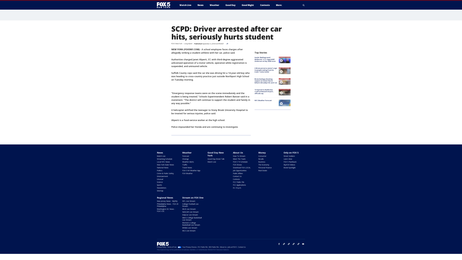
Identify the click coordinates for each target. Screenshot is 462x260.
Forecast (185, 156)
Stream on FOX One (192, 197)
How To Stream (239, 156)
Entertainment (162, 176)
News (160, 152)
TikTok (289, 244)
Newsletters (161, 188)
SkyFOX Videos (289, 165)
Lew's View (288, 159)
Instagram (284, 244)
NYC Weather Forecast (263, 100)
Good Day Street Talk (216, 159)
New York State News (165, 165)
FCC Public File (238, 182)
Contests (236, 179)
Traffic (184, 165)
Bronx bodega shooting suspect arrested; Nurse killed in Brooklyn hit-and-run (266, 81)
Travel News (187, 167)
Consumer (262, 156)
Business (261, 162)
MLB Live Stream (189, 209)
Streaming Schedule (164, 159)
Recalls (261, 159)
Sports (159, 185)
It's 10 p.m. (237, 188)
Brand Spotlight (290, 167)
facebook (279, 244)
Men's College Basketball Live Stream (192, 219)
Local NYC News (163, 162)
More (279, 5)
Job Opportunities (240, 170)
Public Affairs (238, 173)
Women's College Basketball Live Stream (191, 224)
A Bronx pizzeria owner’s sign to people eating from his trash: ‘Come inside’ (266, 70)
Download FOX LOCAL (242, 167)
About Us (238, 152)
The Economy (263, 165)
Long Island (188, 44)
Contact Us (237, 176)
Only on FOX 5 (291, 152)
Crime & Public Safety (165, 173)
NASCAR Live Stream (190, 212)
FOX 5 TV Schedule (240, 162)
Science (160, 182)
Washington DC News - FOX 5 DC (166, 210)
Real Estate (262, 170)
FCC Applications (239, 185)
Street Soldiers (289, 156)
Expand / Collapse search (303, 5)
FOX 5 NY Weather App (191, 170)
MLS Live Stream (189, 231)
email (303, 244)
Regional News (165, 197)
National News (162, 167)
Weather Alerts (188, 162)
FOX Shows (237, 165)
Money (262, 152)
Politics (159, 170)
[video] (285, 60)
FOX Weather (187, 173)
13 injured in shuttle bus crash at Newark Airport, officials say (264, 91)
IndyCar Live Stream (190, 215)
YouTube (293, 244)
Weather (187, 152)
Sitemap (160, 191)
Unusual (160, 179)
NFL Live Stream (188, 201)
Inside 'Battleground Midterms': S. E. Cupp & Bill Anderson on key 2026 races (265, 59)
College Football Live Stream (190, 205)
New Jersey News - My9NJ (167, 201)
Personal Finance (265, 167)
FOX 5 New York (176, 44)
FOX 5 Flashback (290, 162)
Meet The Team (239, 159)
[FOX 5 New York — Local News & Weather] (165, 5)
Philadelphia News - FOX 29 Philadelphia (167, 205)
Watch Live (161, 156)
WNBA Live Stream (189, 228)
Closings (185, 159)
